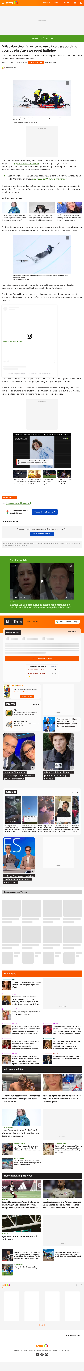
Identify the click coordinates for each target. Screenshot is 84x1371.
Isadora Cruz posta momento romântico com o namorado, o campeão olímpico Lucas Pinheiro (21, 1098)
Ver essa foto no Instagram (12, 341)
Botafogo (17, 1250)
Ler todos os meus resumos (42, 658)
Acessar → (36, 704)
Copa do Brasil (18, 1265)
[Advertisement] (58, 1163)
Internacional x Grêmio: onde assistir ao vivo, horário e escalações (27, 1268)
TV (12, 1038)
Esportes (26, 503)
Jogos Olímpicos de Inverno (26, 163)
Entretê (14, 1009)
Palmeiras (5, 1233)
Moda (13, 979)
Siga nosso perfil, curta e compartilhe (49, 178)
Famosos (14, 994)
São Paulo (46, 1199)
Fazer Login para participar (42, 534)
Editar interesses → (73, 632)
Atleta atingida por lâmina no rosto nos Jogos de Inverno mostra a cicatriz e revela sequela (62, 1098)
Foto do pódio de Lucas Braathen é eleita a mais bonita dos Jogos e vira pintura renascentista (27, 1163)
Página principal (12, 3)
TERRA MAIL (46, 3)
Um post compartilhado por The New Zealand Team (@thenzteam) (29, 373)
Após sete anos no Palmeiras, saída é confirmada (19, 1237)
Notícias (55, 1053)
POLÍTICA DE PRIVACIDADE (61, 1350)
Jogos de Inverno (13, 503)
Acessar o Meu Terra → (33, 622)
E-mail (75, 3)
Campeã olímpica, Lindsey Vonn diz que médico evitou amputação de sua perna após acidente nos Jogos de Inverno (68, 1149)
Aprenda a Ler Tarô (27, 696)
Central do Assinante (61, 3)
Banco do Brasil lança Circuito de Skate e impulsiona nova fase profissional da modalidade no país (68, 1254)
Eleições (12, 601)
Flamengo (5, 1199)
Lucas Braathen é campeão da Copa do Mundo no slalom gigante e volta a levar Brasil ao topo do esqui (21, 1133)
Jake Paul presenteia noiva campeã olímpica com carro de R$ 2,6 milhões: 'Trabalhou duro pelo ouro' (27, 1148)
